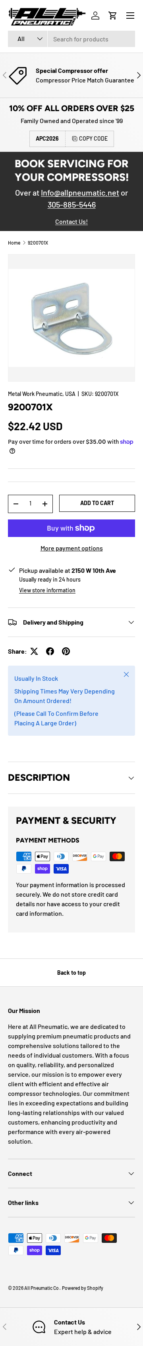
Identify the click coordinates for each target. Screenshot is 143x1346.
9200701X (38, 242)
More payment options (72, 548)
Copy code (93, 138)
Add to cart (97, 503)
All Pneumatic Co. (42, 1288)
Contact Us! (71, 221)
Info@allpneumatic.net (80, 192)
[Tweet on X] (34, 651)
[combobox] (71, 39)
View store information (47, 590)
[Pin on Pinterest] (66, 651)
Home (14, 242)
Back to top (71, 972)
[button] (113, 15)
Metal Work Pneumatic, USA (41, 393)
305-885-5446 (72, 204)
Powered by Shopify (82, 1288)
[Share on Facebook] (50, 651)
